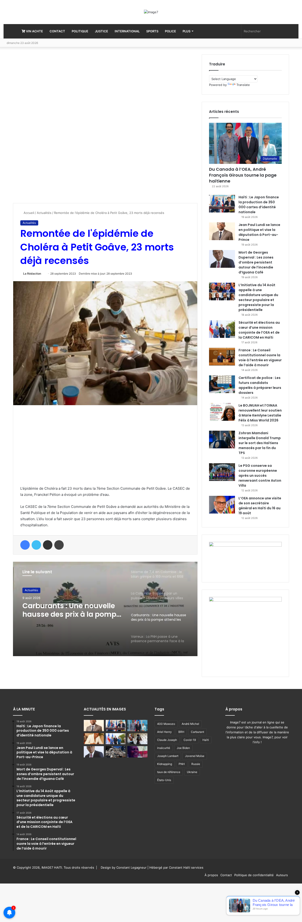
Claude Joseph (167, 740)
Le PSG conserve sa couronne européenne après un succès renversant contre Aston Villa (260, 475)
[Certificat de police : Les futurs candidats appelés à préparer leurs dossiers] (222, 384)
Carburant (197, 732)
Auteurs (282, 875)
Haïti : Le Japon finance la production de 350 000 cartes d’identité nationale (259, 204)
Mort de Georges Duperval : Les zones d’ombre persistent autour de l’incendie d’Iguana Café (256, 262)
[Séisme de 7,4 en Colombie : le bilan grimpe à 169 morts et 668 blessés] (116, 751)
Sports (152, 31)
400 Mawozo (166, 724)
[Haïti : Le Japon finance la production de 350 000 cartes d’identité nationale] (222, 203)
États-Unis (164, 780)
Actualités (44, 213)
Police (170, 31)
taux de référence (168, 772)
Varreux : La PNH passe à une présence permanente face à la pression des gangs (69, 610)
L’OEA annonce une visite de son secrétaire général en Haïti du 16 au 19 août (260, 505)
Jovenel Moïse (194, 756)
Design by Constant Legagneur (124, 867)
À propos (211, 875)
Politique (80, 31)
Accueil (28, 213)
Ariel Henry (164, 732)
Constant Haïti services (186, 867)
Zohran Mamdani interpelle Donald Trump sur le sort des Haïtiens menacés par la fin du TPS (260, 443)
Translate (243, 85)
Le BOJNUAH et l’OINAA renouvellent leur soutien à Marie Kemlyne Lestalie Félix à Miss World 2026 (260, 413)
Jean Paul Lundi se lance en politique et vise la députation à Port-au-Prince (259, 232)
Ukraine (192, 772)
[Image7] (151, 12)
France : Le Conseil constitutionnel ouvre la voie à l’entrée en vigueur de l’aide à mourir (260, 357)
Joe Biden (183, 748)
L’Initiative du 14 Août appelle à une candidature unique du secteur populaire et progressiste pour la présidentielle (258, 297)
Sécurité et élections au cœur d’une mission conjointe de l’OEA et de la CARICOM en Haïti (259, 330)
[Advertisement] (48, 125)
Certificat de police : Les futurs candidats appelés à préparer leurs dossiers (260, 385)
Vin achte (34, 31)
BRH (181, 732)
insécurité (163, 748)
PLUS (186, 31)
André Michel (190, 724)
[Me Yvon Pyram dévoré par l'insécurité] (137, 751)
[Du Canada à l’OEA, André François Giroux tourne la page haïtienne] (137, 725)
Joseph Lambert (167, 756)
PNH (182, 764)
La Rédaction (32, 273)
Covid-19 (190, 740)
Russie (195, 764)
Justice (101, 31)
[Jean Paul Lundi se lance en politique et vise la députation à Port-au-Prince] (222, 231)
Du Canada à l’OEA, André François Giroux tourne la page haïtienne (243, 175)
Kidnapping (164, 764)
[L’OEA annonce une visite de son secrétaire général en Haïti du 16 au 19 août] (222, 505)
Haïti (205, 740)
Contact (57, 31)
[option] (105, 609)
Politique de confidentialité (254, 875)
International (127, 31)
